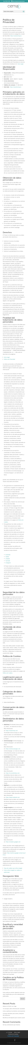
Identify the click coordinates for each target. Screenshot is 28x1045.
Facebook (7, 554)
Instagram (8, 562)
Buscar (22, 998)
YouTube (7, 560)
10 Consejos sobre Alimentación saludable (14, 1008)
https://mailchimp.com (12, 730)
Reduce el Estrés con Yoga (9, 1006)
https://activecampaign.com (13, 749)
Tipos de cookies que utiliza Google (13, 868)
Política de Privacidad (9, 359)
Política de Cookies (7, 673)
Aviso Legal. (17, 1032)
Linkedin (7, 558)
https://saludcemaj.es (16, 36)
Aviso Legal (20, 64)
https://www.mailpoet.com (13, 797)
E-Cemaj (10, 1032)
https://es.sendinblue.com (13, 773)
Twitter (7, 556)
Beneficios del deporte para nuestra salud (14, 1017)
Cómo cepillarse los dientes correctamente (14, 1011)
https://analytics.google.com (13, 842)
